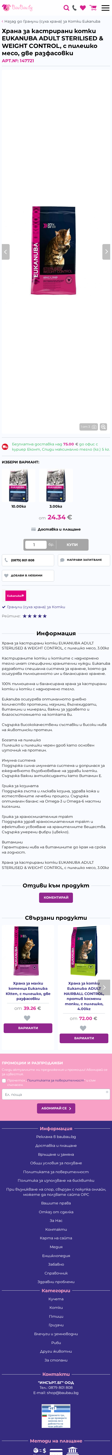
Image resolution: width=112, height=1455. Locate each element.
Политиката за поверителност (55, 1080)
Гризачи (56, 1325)
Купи (72, 544)
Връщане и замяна (56, 1154)
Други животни (56, 1351)
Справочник (56, 1273)
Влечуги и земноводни (56, 1334)
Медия (56, 1247)
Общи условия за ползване (56, 1163)
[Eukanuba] (16, 595)
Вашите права (56, 1203)
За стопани (56, 1360)
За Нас (56, 1220)
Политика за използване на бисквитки (56, 1180)
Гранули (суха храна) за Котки (36, 607)
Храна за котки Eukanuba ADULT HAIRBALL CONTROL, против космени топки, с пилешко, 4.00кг (84, 996)
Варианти (28, 1028)
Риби (56, 1342)
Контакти (56, 1229)
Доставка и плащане (56, 1145)
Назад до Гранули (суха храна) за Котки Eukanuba (52, 21)
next (104, 987)
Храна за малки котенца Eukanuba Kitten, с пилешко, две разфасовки (28, 991)
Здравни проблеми (56, 1281)
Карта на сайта (56, 1238)
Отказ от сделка (56, 1212)
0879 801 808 (60, 1387)
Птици (56, 1316)
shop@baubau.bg (63, 1392)
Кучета (56, 1299)
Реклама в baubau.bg (56, 1136)
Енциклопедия (56, 1255)
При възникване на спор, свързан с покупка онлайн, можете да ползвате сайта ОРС (56, 1192)
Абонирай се (54, 1108)
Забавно (56, 1264)
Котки (56, 1307)
